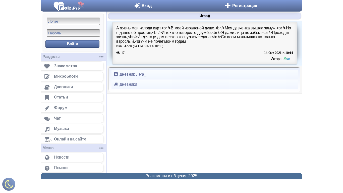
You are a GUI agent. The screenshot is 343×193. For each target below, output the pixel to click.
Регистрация (244, 6)
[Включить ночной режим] (9, 185)
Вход (147, 6)
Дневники (128, 84)
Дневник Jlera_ (132, 74)
